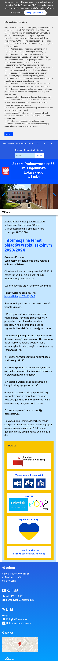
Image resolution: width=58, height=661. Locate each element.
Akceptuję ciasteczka (35, 12)
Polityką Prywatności (22, 5)
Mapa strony (22, 143)
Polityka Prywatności (17, 619)
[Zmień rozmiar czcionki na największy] (51, 143)
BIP (8, 615)
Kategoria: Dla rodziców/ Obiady (24, 225)
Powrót (12, 445)
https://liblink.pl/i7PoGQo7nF (19, 296)
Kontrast (19, 150)
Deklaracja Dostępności (18, 623)
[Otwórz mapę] (20, 644)
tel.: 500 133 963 (15, 596)
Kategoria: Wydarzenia (33, 221)
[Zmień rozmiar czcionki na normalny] (38, 143)
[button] (3, 196)
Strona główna (10, 143)
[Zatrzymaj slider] (29, 205)
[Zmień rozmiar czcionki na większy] (44, 143)
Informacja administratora (34, 150)
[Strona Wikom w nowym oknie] (9, 658)
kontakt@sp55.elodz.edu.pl (20, 600)
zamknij (8, 134)
